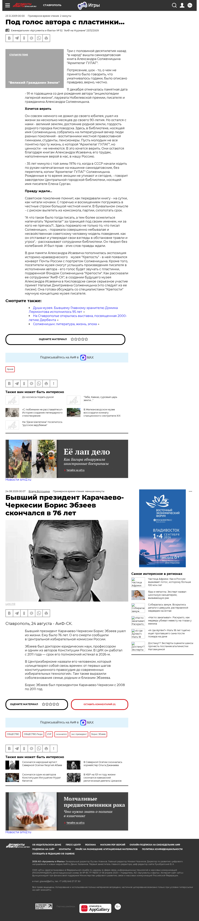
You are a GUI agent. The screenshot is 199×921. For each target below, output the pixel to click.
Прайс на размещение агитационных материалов (106, 849)
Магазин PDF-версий (112, 845)
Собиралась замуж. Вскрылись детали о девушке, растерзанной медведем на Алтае (168, 607)
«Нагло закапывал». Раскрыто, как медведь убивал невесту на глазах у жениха (170, 620)
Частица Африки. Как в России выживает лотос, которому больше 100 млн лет (169, 582)
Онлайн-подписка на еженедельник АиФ (155, 845)
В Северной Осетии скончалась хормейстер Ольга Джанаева (103, 764)
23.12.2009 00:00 (15, 15)
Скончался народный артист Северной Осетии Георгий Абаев (42, 764)
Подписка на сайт (43, 849)
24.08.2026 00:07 (15, 491)
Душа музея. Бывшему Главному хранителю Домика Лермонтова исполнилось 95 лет (73, 310)
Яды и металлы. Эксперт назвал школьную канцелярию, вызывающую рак (167, 594)
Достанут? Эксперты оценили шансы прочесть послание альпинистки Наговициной (170, 646)
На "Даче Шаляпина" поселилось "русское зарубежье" (42, 423)
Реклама (90, 845)
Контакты (65, 849)
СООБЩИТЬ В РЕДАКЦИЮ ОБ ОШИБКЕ (53, 853)
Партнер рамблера (66, 906)
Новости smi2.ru (18, 479)
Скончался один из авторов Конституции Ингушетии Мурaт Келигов (41, 777)
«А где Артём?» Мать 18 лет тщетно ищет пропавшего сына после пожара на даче (169, 633)
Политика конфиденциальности (162, 849)
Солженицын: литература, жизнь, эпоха (65, 324)
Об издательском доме (46, 845)
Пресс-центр (73, 845)
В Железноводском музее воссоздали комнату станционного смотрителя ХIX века (93, 414)
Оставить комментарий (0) (100, 704)
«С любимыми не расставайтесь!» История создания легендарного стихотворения (42, 412)
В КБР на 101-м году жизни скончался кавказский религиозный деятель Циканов (102, 777)
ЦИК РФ (10, 604)
